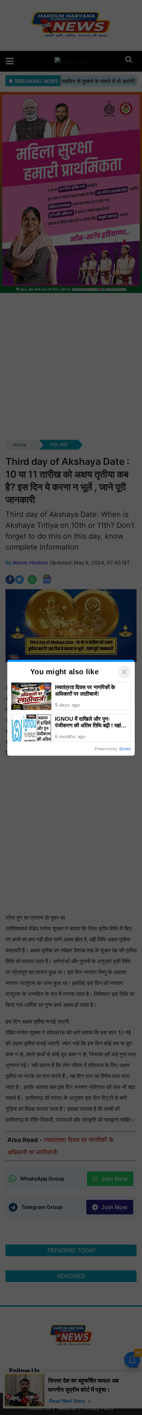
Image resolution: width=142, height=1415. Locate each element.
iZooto (125, 749)
